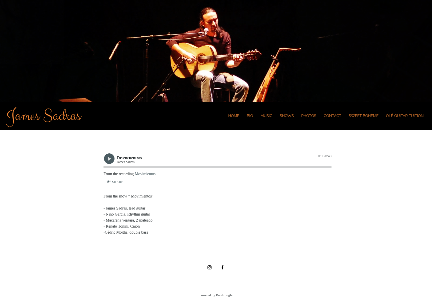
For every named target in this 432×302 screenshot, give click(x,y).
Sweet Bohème (363, 116)
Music (266, 116)
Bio (250, 116)
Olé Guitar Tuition (405, 116)
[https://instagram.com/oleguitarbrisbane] (210, 267)
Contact (332, 116)
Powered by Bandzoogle (216, 295)
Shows (287, 116)
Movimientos (145, 174)
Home (233, 116)
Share (117, 182)
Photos (308, 116)
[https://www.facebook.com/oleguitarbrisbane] (222, 267)
